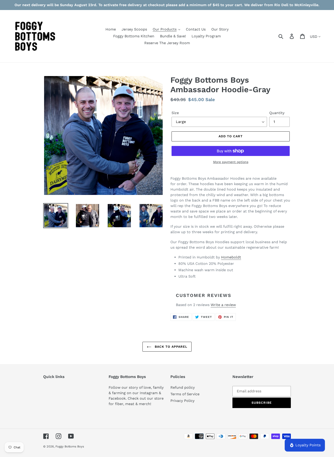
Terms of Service (184, 394)
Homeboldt (231, 257)
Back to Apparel (170, 346)
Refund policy (182, 387)
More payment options (230, 162)
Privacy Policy (182, 400)
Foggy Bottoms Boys (69, 446)
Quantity (276, 113)
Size (175, 113)
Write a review (223, 305)
